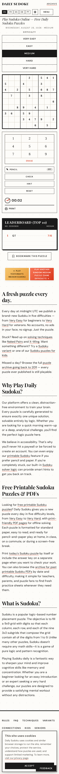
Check (29, 176)
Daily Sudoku (15, 4)
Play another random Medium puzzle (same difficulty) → (42, 274)
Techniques (30, 720)
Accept (29, 765)
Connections (11, 728)
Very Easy (29, 38)
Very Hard (29, 68)
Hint (29, 184)
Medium (29, 53)
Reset (29, 191)
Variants (49, 720)
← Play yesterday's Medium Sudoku (17, 274)
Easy (29, 46)
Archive (52, 3)
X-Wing (34, 341)
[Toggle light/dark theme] (35, 12)
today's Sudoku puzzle (24, 553)
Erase (29, 161)
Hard (29, 60)
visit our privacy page (16, 758)
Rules (6, 720)
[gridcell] (6, 78)
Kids (28, 728)
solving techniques (40, 337)
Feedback (46, 768)
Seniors (40, 728)
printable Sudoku (18, 456)
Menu (46, 12)
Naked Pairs (15, 341)
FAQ (16, 720)
